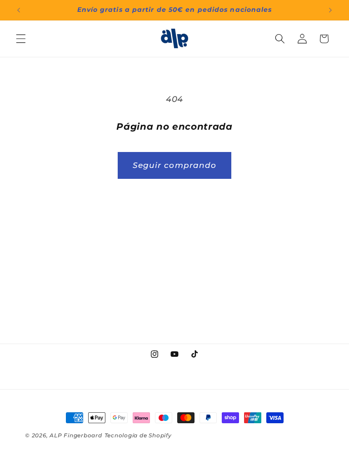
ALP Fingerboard (76, 435)
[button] (21, 39)
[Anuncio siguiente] (330, 10)
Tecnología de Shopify (138, 435)
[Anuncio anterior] (19, 10)
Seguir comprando (175, 165)
